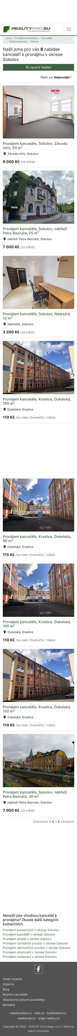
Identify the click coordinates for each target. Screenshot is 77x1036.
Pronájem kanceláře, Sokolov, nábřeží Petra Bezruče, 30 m (35, 794)
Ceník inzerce (12, 979)
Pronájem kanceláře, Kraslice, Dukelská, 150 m (37, 401)
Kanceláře (47, 38)
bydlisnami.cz (56, 1013)
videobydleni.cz (21, 1013)
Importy (8, 984)
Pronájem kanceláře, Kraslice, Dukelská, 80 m (37, 538)
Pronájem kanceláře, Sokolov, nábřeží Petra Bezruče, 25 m (35, 231)
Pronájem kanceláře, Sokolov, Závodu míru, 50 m (35, 145)
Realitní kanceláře (15, 994)
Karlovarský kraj (18, 41)
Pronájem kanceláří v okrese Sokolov (29, 934)
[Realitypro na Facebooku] (38, 969)
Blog (6, 989)
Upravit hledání (40, 67)
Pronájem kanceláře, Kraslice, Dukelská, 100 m (37, 624)
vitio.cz (39, 1013)
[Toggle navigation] (69, 29)
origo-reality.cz (49, 1018)
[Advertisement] (38, 11)
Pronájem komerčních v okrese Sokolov (31, 930)
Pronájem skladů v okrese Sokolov (27, 939)
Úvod (8, 38)
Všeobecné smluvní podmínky (24, 1000)
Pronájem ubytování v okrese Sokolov (30, 952)
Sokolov (34, 41)
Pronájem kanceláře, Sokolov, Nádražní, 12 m (37, 316)
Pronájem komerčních (26, 38)
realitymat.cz (26, 1018)
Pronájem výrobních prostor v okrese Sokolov (35, 943)
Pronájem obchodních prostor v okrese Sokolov (37, 948)
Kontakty (9, 1005)
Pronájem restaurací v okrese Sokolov (30, 957)
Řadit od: (55, 77)
